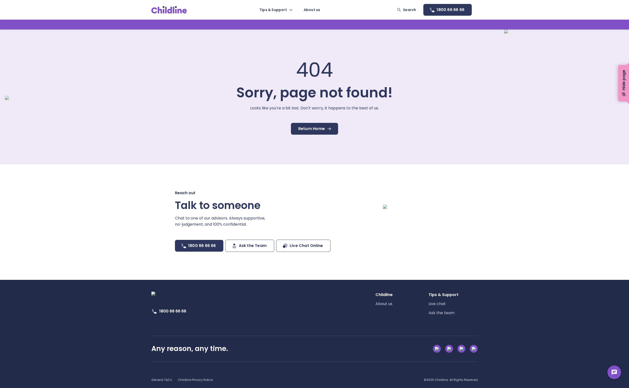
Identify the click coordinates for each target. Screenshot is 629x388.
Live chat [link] (437, 304)
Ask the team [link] (442, 313)
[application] (314, 194)
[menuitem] (275, 9)
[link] (169, 9)
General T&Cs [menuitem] (161, 380)
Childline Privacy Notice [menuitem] (195, 380)
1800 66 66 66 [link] (172, 311)
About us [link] (383, 304)
